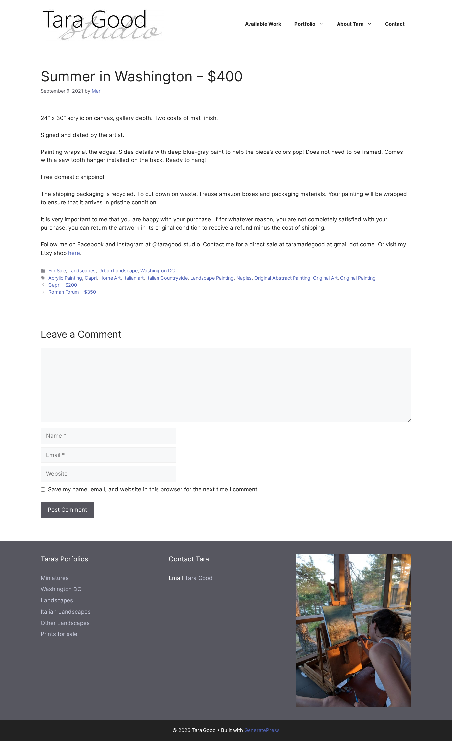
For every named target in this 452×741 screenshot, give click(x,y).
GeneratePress (262, 730)
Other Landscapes (65, 623)
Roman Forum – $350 (72, 292)
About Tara (350, 24)
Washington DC (157, 270)
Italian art (133, 278)
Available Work (263, 24)
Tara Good (199, 578)
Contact (395, 24)
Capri (91, 278)
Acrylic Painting (65, 278)
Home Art (110, 278)
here (74, 253)
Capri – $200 (62, 285)
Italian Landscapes (66, 611)
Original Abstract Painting (282, 278)
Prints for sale (59, 634)
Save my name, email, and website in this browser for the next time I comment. (153, 489)
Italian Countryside (167, 278)
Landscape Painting (212, 278)
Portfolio (304, 24)
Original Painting (358, 278)
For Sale (57, 270)
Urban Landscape (118, 270)
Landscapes (82, 270)
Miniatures (54, 578)
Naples (244, 278)
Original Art (325, 278)
